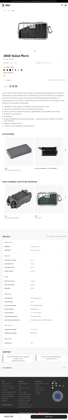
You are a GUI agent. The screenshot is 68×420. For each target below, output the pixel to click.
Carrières (4, 390)
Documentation (39, 390)
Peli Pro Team (39, 388)
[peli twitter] (63, 386)
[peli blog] (52, 388)
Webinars (38, 392)
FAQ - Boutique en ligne (25, 405)
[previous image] (13, 31)
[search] (62, 5)
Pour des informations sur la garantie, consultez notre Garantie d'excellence (18, 359)
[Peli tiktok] (59, 386)
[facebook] (10, 86)
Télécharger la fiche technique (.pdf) (57, 236)
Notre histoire (6, 384)
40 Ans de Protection (8, 396)
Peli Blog (37, 394)
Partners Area (22, 392)
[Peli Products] (52, 386)
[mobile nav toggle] (66, 5)
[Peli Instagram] (56, 386)
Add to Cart (48, 417)
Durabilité (5, 398)
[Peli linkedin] (56, 383)
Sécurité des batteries (25, 398)
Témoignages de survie (41, 384)
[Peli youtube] (52, 383)
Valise (4, 11)
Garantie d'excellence (25, 394)
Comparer (8, 80)
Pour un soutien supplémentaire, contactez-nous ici (51, 358)
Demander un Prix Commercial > (57, 80)
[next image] (56, 31)
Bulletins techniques (24, 396)
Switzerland (45, 413)
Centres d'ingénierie (8, 394)
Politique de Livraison (25, 407)
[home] (6, 5)
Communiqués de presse (9, 392)
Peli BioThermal (7, 405)
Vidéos (37, 386)
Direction (4, 401)
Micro (9, 11)
